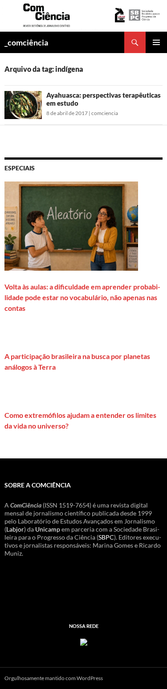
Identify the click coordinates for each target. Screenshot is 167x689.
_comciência (26, 42)
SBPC (106, 537)
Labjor (15, 529)
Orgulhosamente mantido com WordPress (53, 678)
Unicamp (47, 529)
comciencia (104, 113)
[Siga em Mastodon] (83, 641)
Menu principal (156, 42)
